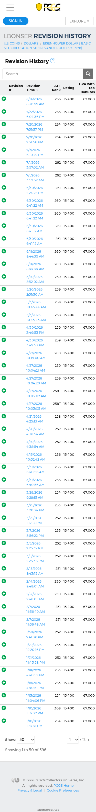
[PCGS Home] (48, 7)
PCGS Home (64, 785)
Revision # (16, 88)
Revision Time (33, 88)
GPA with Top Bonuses (87, 88)
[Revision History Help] (52, 60)
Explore (79, 21)
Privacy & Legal (29, 790)
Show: (11, 739)
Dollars (31, 43)
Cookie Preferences (63, 790)
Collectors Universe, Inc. (65, 780)
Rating (68, 88)
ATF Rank (56, 88)
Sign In (16, 21)
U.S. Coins (12, 43)
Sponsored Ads (48, 809)
